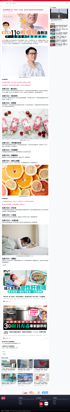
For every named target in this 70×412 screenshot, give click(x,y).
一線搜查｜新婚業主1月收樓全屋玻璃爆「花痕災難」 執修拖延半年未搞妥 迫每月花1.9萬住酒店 (9, 370)
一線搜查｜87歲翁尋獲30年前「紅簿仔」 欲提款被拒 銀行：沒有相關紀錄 (41, 370)
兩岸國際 (22, 385)
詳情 (19, 343)
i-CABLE (2, 0)
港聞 (21, 371)
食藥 (43, 40)
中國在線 (60, 42)
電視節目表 (20, 403)
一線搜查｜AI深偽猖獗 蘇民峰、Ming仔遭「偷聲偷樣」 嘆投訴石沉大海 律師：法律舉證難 (61, 37)
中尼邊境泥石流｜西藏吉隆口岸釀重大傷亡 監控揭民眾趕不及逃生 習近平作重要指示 (61, 41)
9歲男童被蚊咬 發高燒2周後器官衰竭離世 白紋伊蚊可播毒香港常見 (16, 85)
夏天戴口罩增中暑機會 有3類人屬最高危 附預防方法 (13, 204)
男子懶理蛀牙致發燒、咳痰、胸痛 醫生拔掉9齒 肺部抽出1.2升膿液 (16, 82)
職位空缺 (54, 402)
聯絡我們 (54, 403)
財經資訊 (20, 402)
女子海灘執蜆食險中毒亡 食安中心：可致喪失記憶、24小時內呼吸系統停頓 (17, 201)
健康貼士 (4, 351)
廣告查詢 (54, 400)
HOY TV (5, 0)
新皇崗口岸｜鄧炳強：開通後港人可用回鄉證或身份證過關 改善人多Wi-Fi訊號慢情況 (9, 383)
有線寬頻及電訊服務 (10, 0)
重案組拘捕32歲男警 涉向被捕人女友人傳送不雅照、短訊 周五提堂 (25, 369)
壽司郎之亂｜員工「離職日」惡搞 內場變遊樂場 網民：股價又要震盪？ (61, 44)
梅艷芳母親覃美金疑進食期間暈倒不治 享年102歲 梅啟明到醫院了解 (61, 26)
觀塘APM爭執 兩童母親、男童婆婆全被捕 (62, 30)
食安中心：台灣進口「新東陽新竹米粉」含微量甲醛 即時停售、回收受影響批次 (41, 383)
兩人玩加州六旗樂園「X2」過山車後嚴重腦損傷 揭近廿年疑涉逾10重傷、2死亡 (25, 383)
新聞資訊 (3, 371)
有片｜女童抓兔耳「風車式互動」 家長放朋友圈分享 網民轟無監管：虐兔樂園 (62, 33)
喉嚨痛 (20, 40)
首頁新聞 (62, 27)
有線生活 (4, 354)
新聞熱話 (6, 371)
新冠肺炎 (4, 40)
